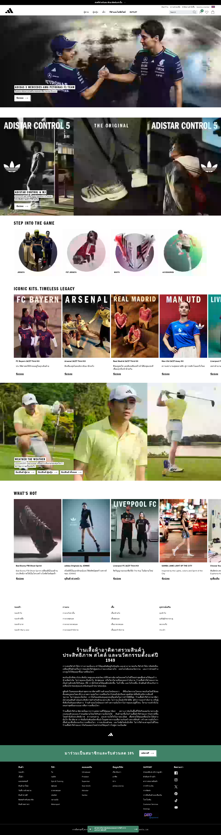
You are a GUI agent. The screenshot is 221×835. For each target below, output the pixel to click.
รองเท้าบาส (18, 624)
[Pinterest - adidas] (188, 794)
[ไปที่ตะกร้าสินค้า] (213, 12)
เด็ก (103, 12)
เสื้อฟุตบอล (115, 619)
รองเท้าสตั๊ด (19, 619)
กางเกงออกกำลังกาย (70, 630)
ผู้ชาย (86, 12)
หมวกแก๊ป (163, 624)
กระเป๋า (162, 630)
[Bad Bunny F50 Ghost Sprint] (37, 540)
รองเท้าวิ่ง (18, 613)
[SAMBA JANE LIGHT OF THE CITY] (183, 540)
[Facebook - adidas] (188, 773)
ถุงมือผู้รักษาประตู (166, 619)
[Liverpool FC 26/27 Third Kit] (135, 540)
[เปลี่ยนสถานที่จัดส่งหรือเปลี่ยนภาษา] (213, 7)
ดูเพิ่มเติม (214, 579)
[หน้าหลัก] (9, 11)
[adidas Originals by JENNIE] (86, 540)
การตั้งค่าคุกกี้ (77, 830)
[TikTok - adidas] (188, 800)
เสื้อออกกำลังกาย (117, 630)
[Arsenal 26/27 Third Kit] (86, 336)
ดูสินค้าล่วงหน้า (72, 579)
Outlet (133, 12)
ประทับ (119, 830)
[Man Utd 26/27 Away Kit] (183, 336)
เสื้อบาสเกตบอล (117, 624)
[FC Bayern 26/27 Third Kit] (37, 336)
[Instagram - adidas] (188, 780)
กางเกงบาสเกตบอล (70, 624)
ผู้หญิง (95, 12)
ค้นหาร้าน (165, 7)
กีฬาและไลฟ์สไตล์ (117, 12)
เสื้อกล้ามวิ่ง (115, 613)
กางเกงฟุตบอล (68, 619)
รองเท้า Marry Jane (21, 630)
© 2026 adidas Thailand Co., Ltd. (136, 830)
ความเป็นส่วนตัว (90, 830)
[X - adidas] (188, 787)
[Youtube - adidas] (188, 807)
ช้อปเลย (20, 374)
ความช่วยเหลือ (175, 7)
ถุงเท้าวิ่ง (162, 613)
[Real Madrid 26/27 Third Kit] (135, 336)
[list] (110, 336)
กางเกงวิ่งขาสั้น (69, 613)
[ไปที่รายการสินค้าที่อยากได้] (207, 12)
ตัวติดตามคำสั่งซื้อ (188, 7)
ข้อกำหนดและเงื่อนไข (106, 830)
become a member (203, 7)
